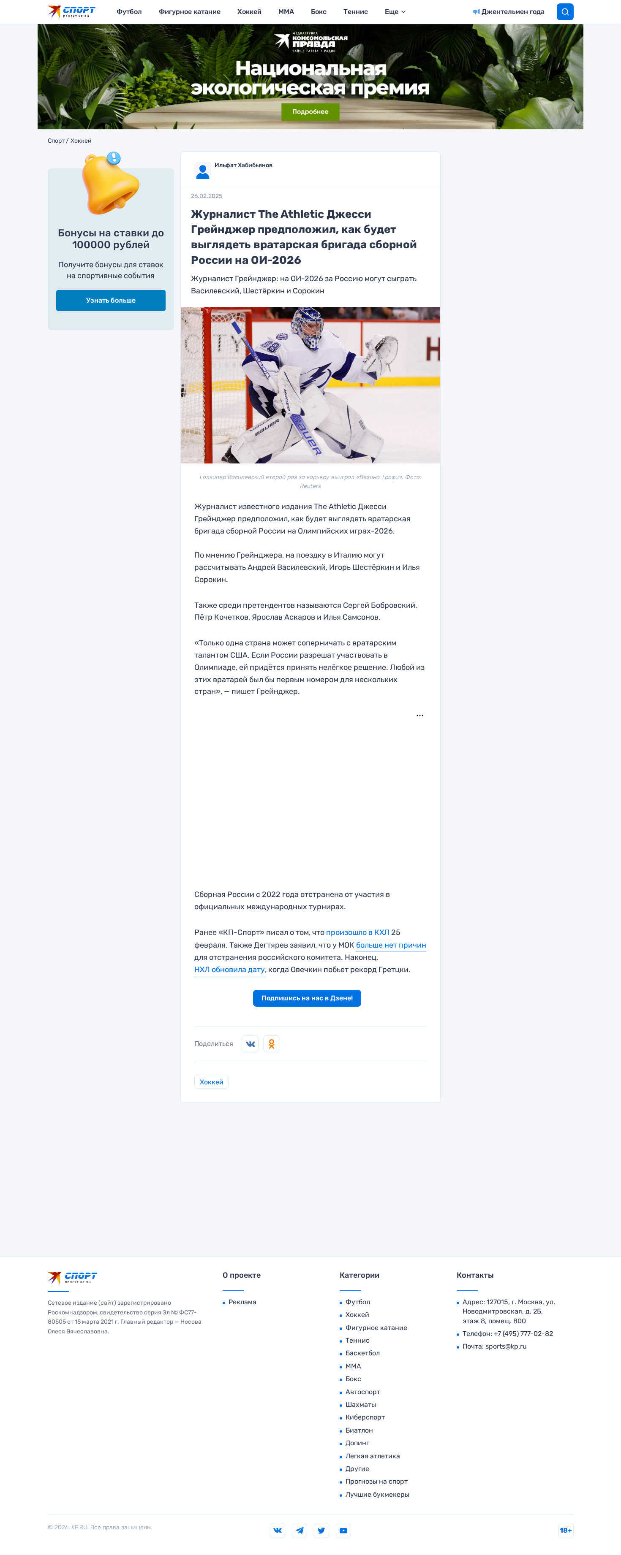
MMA (286, 12)
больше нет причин (391, 945)
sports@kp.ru (506, 1346)
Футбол (129, 12)
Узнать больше (111, 300)
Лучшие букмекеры (377, 1494)
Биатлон (359, 1430)
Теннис (355, 12)
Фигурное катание (190, 12)
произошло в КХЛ (357, 932)
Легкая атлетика (373, 1456)
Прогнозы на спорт (377, 1481)
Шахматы (361, 1405)
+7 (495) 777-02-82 (523, 1334)
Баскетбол (363, 1353)
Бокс (319, 12)
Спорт (56, 141)
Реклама (242, 1302)
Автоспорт (363, 1392)
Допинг (357, 1443)
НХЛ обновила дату (229, 969)
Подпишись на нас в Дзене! (307, 998)
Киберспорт (365, 1417)
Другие (357, 1469)
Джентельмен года (513, 12)
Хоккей (249, 12)
